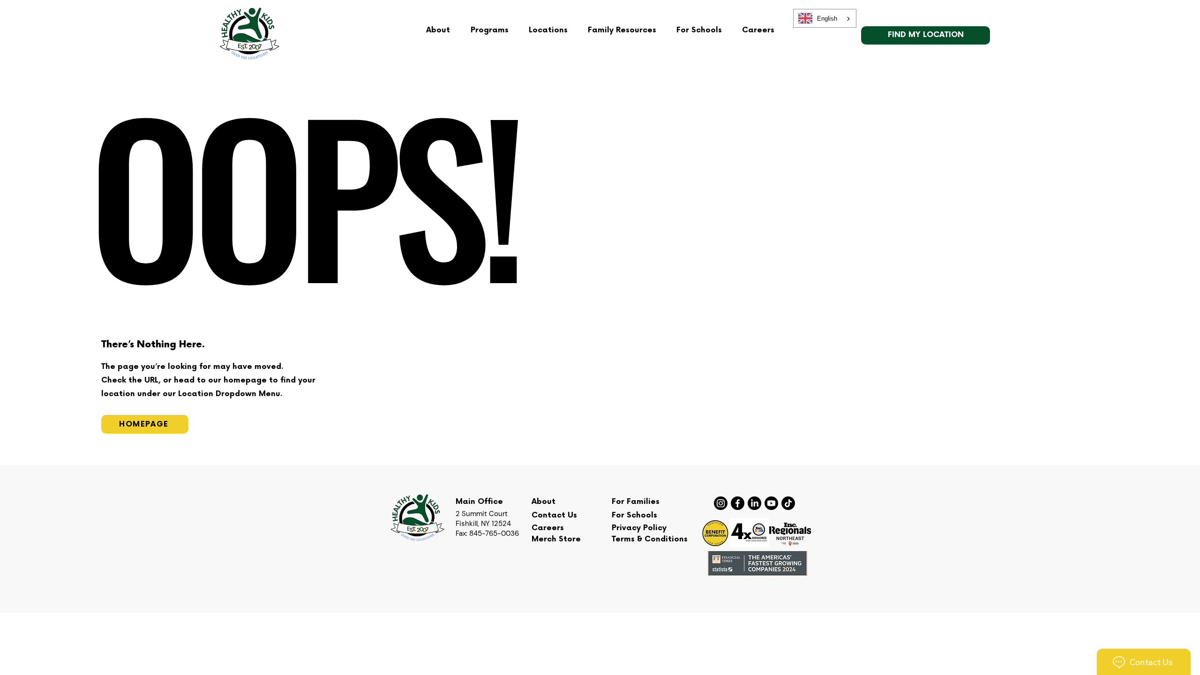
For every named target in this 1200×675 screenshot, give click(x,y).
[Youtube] (771, 503)
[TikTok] (788, 503)
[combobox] (824, 18)
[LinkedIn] (754, 503)
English (827, 18)
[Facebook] (737, 503)
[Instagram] (721, 503)
